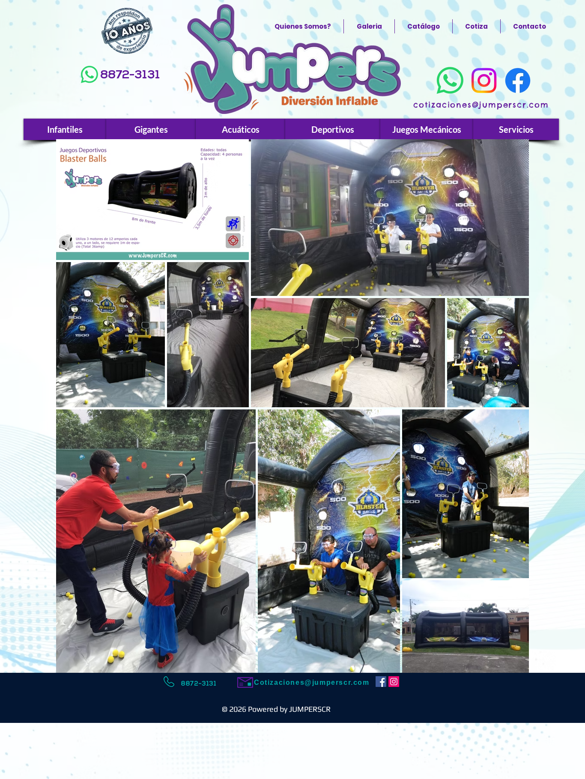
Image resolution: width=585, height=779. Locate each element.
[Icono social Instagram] (393, 681)
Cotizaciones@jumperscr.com (312, 682)
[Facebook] (517, 80)
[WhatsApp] (89, 74)
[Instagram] (484, 80)
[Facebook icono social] (381, 681)
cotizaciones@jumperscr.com (481, 105)
